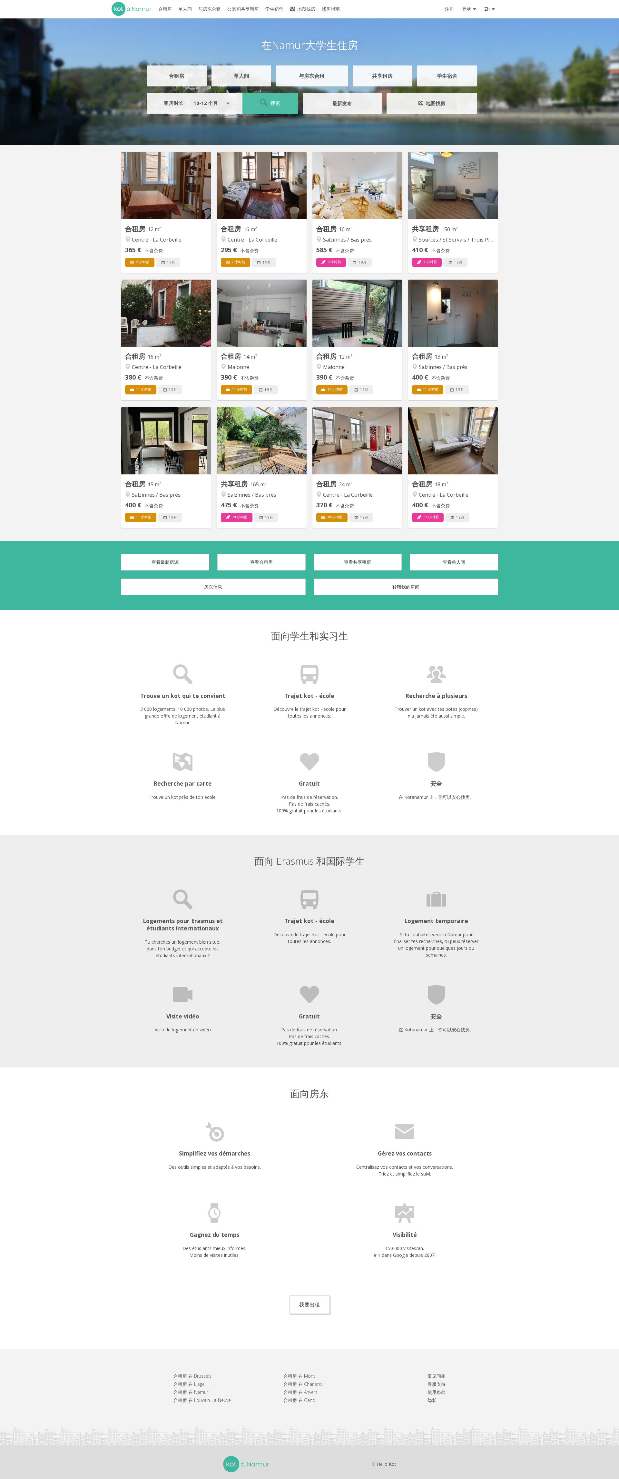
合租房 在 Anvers (300, 1392)
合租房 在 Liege (189, 1384)
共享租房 (382, 75)
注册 (449, 9)
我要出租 (309, 1304)
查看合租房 (261, 562)
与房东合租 (312, 75)
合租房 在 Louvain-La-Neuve (202, 1400)
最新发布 (342, 103)
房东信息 (213, 587)
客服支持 (436, 1384)
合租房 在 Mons (299, 1376)
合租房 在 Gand (299, 1400)
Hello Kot (386, 1464)
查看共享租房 (357, 562)
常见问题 (436, 1376)
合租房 (176, 75)
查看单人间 (454, 562)
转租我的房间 (405, 587)
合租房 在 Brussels (192, 1376)
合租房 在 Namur (190, 1392)
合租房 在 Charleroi (303, 1384)
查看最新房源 (165, 562)
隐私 (432, 1400)
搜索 (274, 103)
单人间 (241, 75)
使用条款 (436, 1392)
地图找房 (305, 9)
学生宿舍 (447, 75)
